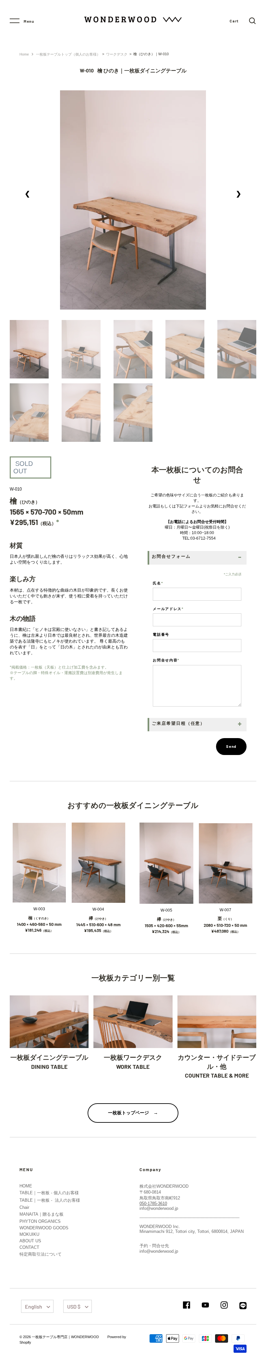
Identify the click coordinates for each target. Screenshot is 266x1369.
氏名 (158, 583)
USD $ (73, 1306)
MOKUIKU (29, 1234)
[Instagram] (224, 1305)
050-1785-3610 (153, 1203)
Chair (24, 1207)
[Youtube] (205, 1305)
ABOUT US (30, 1240)
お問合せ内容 (166, 660)
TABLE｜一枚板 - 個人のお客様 (49, 1192)
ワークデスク (116, 54)
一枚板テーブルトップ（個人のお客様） (68, 54)
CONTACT (29, 1247)
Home (24, 54)
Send (231, 746)
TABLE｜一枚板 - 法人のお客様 (49, 1200)
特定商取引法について (40, 1254)
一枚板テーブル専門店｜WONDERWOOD (65, 1337)
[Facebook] (186, 1305)
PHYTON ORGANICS (40, 1221)
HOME (25, 1185)
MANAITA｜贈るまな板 (41, 1214)
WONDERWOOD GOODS (43, 1227)
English (33, 1306)
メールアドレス (168, 609)
